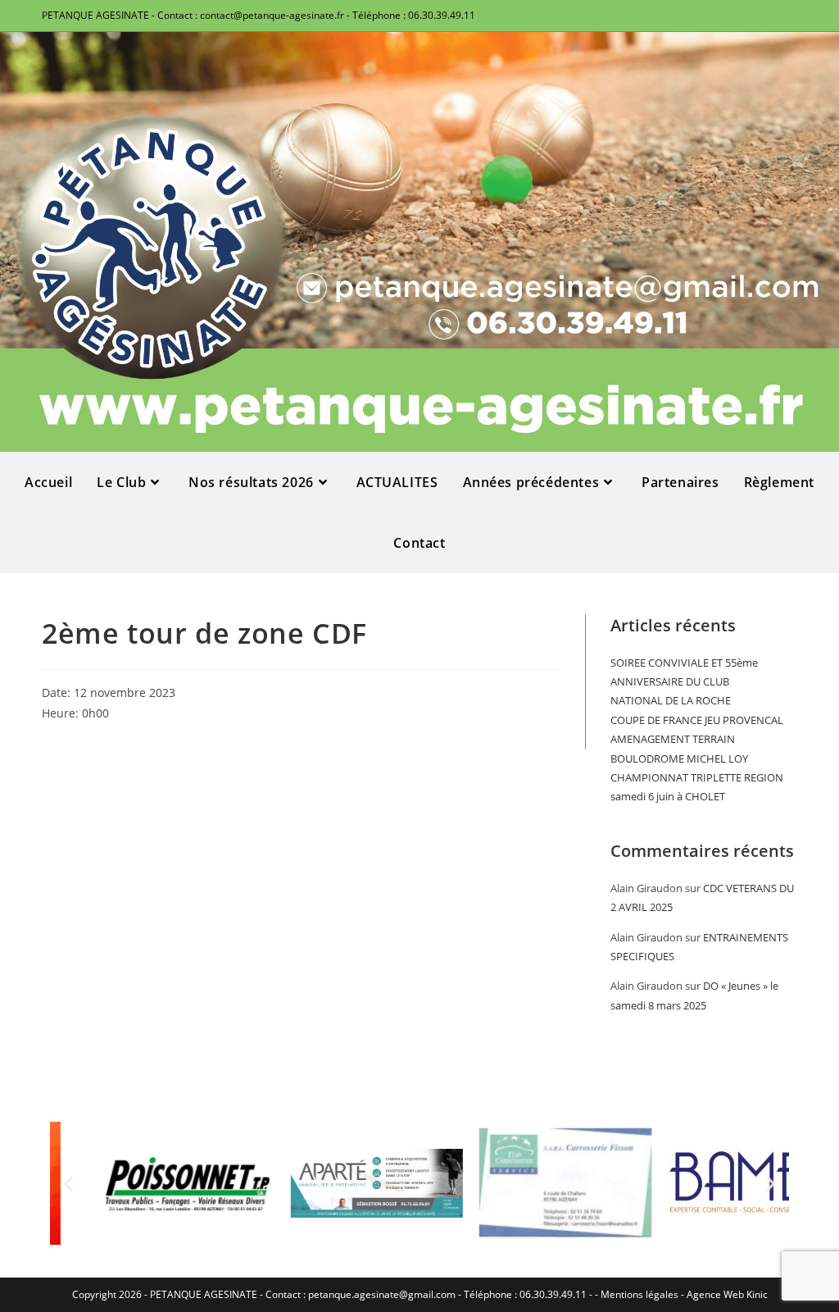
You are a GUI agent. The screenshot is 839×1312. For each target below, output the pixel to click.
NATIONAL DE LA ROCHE (670, 700)
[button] (68, 1183)
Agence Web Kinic (727, 1294)
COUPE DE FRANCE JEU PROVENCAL (696, 720)
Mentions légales (639, 1294)
